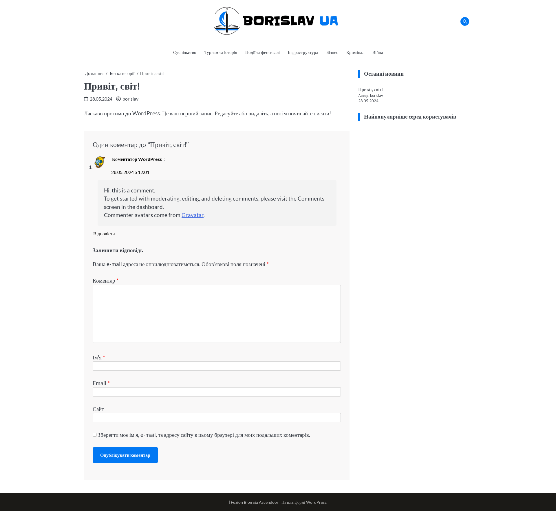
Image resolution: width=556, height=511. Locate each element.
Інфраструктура (303, 52)
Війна (377, 52)
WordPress (316, 502)
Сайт (98, 408)
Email (101, 383)
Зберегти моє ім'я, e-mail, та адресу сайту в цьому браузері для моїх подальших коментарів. (204, 434)
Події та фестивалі (262, 52)
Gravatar (193, 215)
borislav (130, 98)
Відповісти (104, 233)
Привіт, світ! (370, 89)
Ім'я (99, 357)
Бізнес (332, 52)
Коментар (106, 280)
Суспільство (184, 52)
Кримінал (355, 52)
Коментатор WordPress (137, 159)
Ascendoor (269, 502)
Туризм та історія (220, 52)
